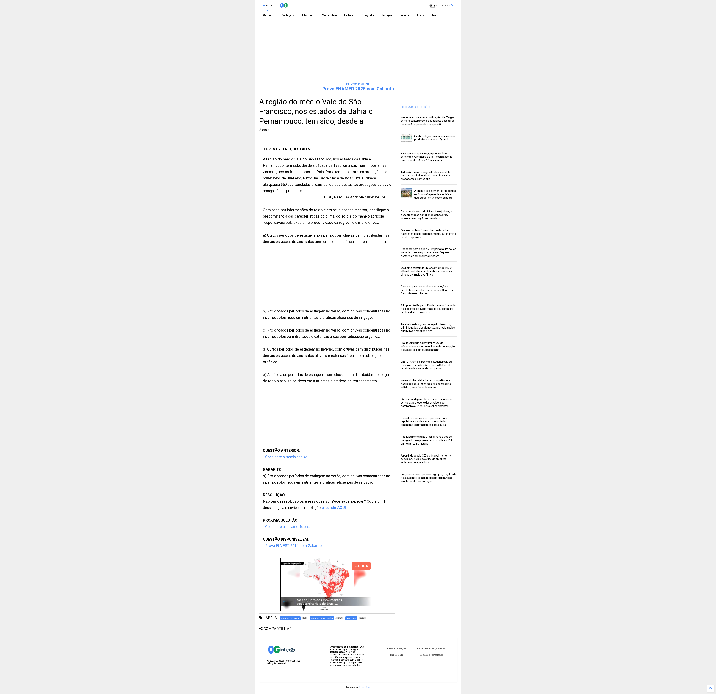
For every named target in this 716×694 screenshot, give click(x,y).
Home (270, 15)
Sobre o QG (396, 655)
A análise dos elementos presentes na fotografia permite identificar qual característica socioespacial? (435, 194)
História (349, 15)
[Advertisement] (358, 50)
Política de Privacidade (431, 655)
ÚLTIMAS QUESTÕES (416, 107)
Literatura (308, 15)
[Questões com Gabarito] (284, 7)
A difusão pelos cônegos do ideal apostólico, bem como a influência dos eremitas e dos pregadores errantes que (427, 175)
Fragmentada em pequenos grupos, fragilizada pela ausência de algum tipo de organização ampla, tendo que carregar (428, 477)
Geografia (368, 15)
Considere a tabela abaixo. (286, 457)
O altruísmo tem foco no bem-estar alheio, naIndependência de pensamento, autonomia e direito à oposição (428, 234)
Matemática (329, 15)
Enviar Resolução (396, 648)
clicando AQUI (334, 507)
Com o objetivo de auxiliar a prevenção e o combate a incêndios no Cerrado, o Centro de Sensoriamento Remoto (427, 290)
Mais (435, 15)
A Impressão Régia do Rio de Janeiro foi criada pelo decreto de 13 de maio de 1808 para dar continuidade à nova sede (428, 309)
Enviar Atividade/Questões (431, 648)
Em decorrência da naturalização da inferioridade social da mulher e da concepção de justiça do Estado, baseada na (428, 346)
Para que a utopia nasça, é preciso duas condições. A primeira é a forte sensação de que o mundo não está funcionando (426, 157)
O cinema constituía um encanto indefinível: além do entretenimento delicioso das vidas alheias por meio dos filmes (426, 271)
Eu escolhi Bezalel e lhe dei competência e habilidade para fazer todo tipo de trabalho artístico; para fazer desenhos (426, 384)
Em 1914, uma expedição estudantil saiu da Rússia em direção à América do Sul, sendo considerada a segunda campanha (426, 365)
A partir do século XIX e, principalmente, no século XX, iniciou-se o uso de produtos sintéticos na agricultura (426, 459)
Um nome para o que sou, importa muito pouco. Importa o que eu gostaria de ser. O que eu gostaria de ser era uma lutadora (429, 252)
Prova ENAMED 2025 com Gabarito (358, 88)
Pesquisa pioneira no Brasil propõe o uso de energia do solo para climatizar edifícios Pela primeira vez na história (427, 440)
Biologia (386, 15)
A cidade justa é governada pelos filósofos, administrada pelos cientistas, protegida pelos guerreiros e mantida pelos (428, 327)
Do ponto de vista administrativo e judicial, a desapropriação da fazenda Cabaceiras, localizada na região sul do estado (426, 215)
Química (404, 15)
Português (288, 15)
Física (421, 15)
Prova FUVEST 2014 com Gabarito (293, 545)
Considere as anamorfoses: (287, 526)
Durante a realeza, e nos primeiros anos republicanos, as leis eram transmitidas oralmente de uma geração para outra (424, 421)
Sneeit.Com (365, 687)
